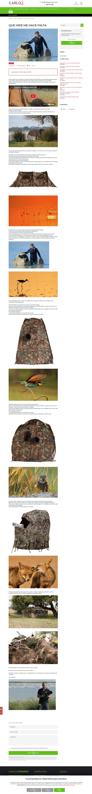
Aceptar (59, 790)
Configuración (34, 790)
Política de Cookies (70, 785)
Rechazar (47, 790)
